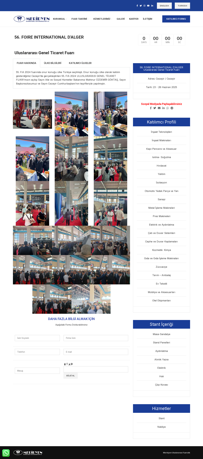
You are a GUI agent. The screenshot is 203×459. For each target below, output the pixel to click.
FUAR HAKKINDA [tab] (26, 63)
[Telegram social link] (172, 108)
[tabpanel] (71, 78)
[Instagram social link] (144, 6)
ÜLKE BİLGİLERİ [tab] (52, 63)
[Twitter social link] (141, 6)
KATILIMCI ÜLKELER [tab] (80, 63)
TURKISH (182, 5)
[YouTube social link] (148, 6)
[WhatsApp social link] (168, 108)
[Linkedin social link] (152, 6)
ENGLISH (164, 5)
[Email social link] (159, 108)
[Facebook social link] (137, 6)
